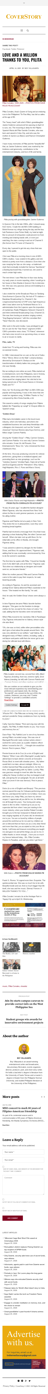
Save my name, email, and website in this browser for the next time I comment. (23, 1173)
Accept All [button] (25, 705)
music (4, 986)
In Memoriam (8, 39)
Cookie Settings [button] (11, 705)
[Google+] (25, 1384)
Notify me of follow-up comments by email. (19, 1205)
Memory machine (29, 953)
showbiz (24, 986)
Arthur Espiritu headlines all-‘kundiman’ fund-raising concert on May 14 (23, 1111)
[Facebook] (18, 1384)
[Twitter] (29, 1384)
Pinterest (20, 49)
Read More (5, 1128)
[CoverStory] (24, 16)
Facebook (6, 49)
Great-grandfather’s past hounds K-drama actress (23, 1315)
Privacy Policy (9, 1389)
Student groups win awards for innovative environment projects (24, 1021)
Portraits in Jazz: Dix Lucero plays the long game (23, 1276)
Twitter (13, 49)
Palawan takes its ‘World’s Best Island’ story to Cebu (24, 1291)
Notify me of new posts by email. (14, 1214)
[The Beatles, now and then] (11, 947)
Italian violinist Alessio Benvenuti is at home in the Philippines (10, 973)
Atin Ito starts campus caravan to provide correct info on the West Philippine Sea (24, 1004)
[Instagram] (22, 1384)
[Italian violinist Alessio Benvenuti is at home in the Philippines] (11, 964)
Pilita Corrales (14, 986)
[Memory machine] (32, 947)
